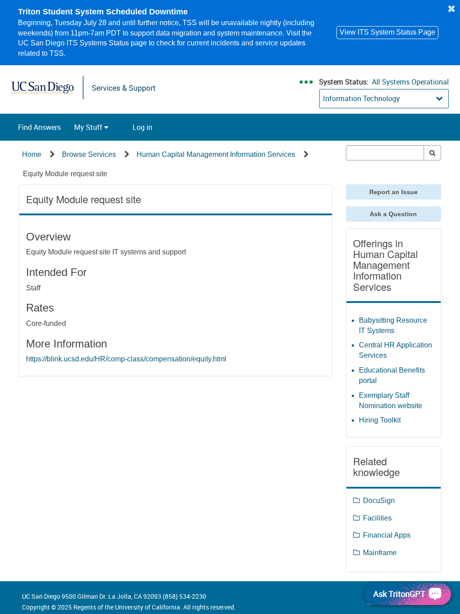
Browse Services (89, 154)
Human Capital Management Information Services (216, 154)
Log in (142, 127)
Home (31, 154)
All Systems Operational (410, 82)
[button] (39, 127)
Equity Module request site (65, 174)
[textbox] (385, 152)
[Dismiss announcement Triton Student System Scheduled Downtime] (451, 8)
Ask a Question (393, 214)
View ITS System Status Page (387, 32)
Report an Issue (393, 192)
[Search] (432, 152)
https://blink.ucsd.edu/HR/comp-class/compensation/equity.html (126, 359)
